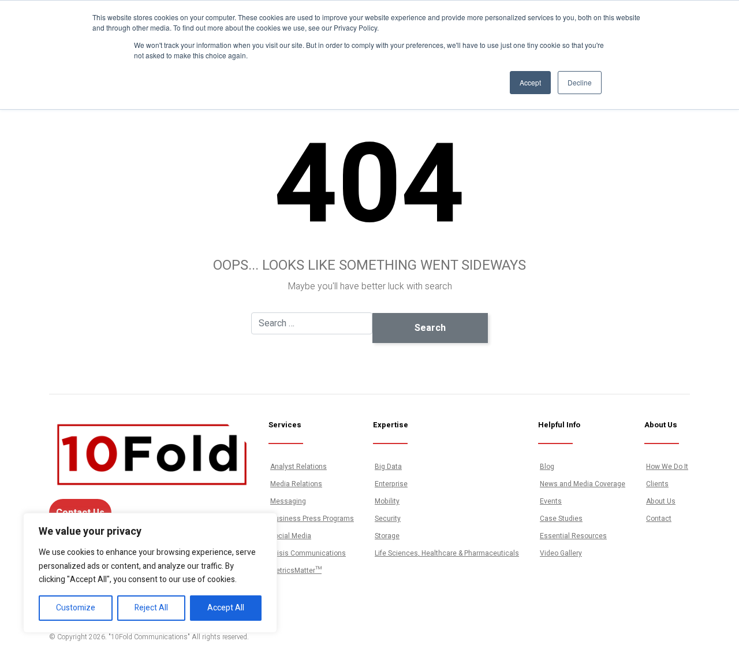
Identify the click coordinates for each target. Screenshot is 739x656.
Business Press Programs (312, 518)
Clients (657, 484)
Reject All (151, 608)
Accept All (225, 608)
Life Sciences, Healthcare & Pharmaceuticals (447, 553)
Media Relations (296, 484)
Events (551, 501)
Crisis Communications (308, 553)
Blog (547, 466)
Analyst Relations (298, 466)
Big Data (388, 466)
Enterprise (391, 484)
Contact (658, 518)
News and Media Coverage (582, 484)
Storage (387, 536)
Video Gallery (561, 553)
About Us (660, 501)
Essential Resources (573, 536)
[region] (150, 573)
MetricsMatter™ (296, 570)
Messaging (288, 501)
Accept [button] (530, 82)
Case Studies (561, 518)
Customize (75, 608)
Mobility (387, 501)
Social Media (290, 536)
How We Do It (667, 466)
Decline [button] (580, 82)
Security (388, 518)
